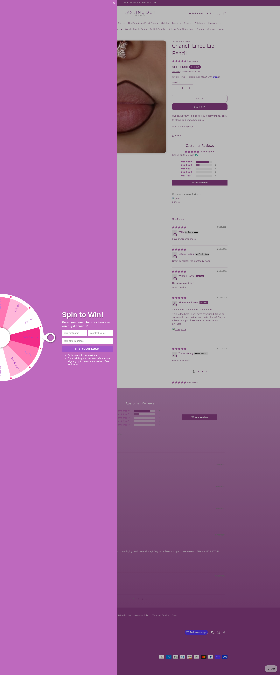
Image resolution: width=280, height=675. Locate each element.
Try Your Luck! (87, 348)
